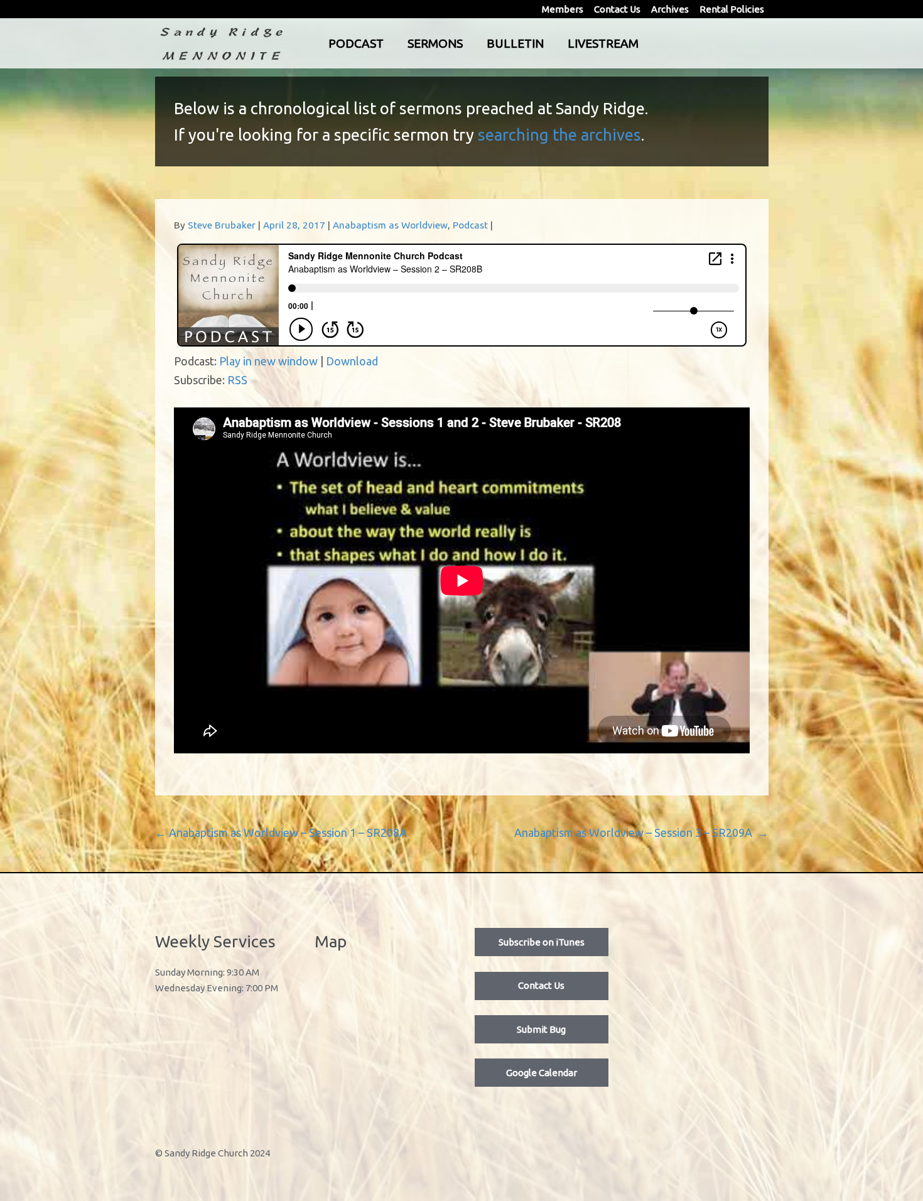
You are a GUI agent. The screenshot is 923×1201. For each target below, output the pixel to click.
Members (562, 9)
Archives (670, 9)
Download (352, 361)
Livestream (603, 43)
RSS (237, 380)
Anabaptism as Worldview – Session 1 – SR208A (281, 832)
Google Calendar (541, 1072)
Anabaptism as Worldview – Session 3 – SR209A (641, 832)
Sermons (435, 43)
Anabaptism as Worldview (390, 225)
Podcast (356, 43)
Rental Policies (731, 9)
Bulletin (515, 43)
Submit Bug (541, 1029)
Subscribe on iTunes (542, 942)
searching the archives (559, 135)
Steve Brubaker (222, 225)
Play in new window (268, 361)
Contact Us (617, 9)
